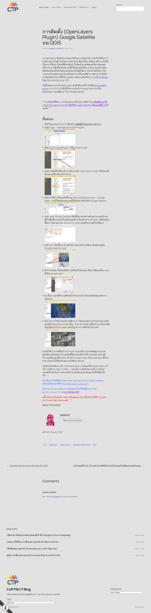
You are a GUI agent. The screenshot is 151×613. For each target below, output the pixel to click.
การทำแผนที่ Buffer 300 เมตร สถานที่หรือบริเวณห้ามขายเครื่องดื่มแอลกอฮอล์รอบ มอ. (107, 465)
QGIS (94, 445)
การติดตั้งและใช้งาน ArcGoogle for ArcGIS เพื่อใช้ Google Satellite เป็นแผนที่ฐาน (74, 103)
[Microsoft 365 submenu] (76, 7)
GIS (58, 48)
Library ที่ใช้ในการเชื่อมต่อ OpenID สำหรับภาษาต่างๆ (32, 542)
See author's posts (72, 420)
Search (119, 5)
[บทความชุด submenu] (49, 7)
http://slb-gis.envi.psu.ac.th (75, 383)
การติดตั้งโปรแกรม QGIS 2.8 (87, 124)
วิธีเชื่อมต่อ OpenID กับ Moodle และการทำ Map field (32, 548)
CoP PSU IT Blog (19, 589)
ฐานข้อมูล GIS (72, 392)
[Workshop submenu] (88, 7)
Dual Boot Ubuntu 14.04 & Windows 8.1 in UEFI (29, 465)
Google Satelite (65, 445)
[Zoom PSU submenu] (61, 7)
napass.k (52, 48)
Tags (9, 599)
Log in (93, 7)
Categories (116, 588)
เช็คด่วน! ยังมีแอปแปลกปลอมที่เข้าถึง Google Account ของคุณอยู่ (38, 535)
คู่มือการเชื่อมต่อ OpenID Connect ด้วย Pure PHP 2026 (33, 555)
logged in (57, 496)
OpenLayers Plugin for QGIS (81, 445)
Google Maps (53, 445)
